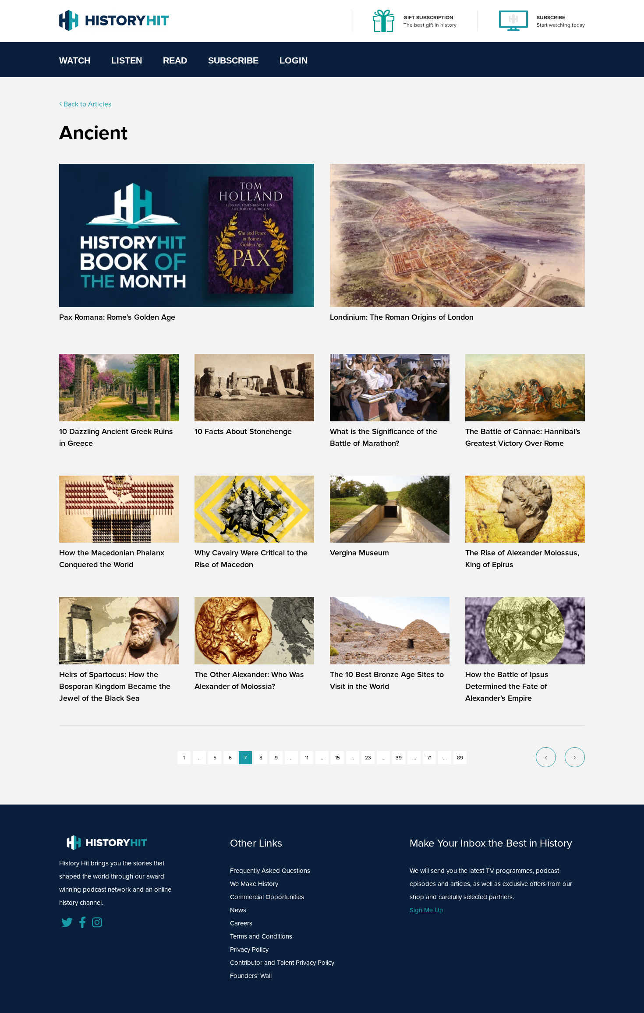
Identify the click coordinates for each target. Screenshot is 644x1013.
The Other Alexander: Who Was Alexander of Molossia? (249, 680)
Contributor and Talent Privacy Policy (282, 962)
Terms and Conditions (261, 936)
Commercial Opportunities (267, 897)
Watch (74, 60)
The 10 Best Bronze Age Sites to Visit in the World (387, 680)
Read (175, 60)
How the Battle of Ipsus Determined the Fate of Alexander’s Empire (506, 686)
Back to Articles (86, 104)
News (238, 910)
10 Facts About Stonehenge (243, 431)
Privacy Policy (249, 949)
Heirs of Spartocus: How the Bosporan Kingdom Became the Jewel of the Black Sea (114, 686)
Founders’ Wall (251, 976)
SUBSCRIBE (551, 17)
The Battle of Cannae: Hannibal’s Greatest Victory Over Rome (522, 437)
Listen (126, 60)
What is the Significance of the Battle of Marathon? (383, 437)
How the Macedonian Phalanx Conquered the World (111, 558)
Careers (241, 923)
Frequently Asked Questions (270, 870)
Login (294, 60)
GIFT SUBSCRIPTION (428, 17)
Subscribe (233, 60)
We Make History (254, 884)
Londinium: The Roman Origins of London (402, 317)
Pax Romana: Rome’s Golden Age (117, 317)
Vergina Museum (359, 552)
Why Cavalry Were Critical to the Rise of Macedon (251, 558)
